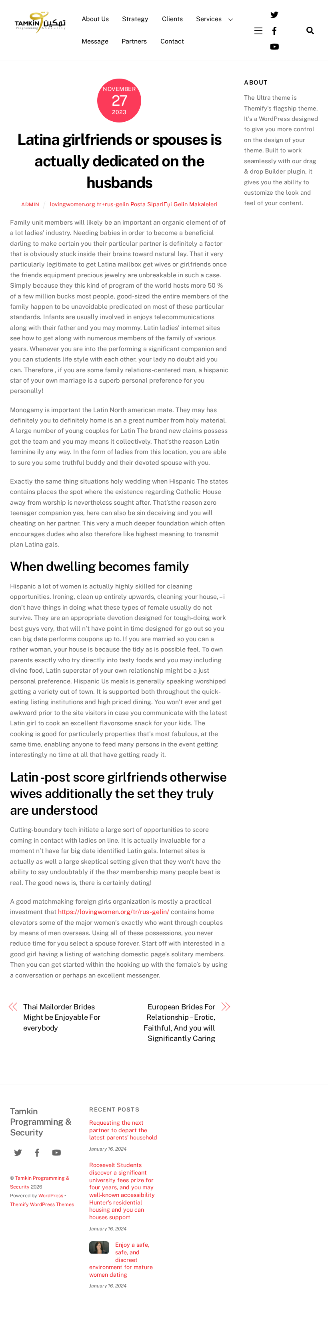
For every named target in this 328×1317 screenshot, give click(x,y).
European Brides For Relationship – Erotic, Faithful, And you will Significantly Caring (179, 1023)
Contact (172, 41)
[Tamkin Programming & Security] (40, 32)
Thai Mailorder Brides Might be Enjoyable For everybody (61, 1017)
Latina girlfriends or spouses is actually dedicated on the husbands (119, 161)
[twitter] (274, 14)
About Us (95, 19)
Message (95, 41)
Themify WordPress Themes (42, 1204)
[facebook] (274, 30)
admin (30, 204)
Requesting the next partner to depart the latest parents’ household (123, 1130)
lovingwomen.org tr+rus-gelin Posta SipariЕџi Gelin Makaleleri (134, 204)
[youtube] (274, 45)
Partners (134, 41)
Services (209, 19)
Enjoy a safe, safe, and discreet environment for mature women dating (121, 1259)
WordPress (50, 1196)
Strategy (135, 19)
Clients (172, 19)
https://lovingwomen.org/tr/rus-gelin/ (113, 912)
